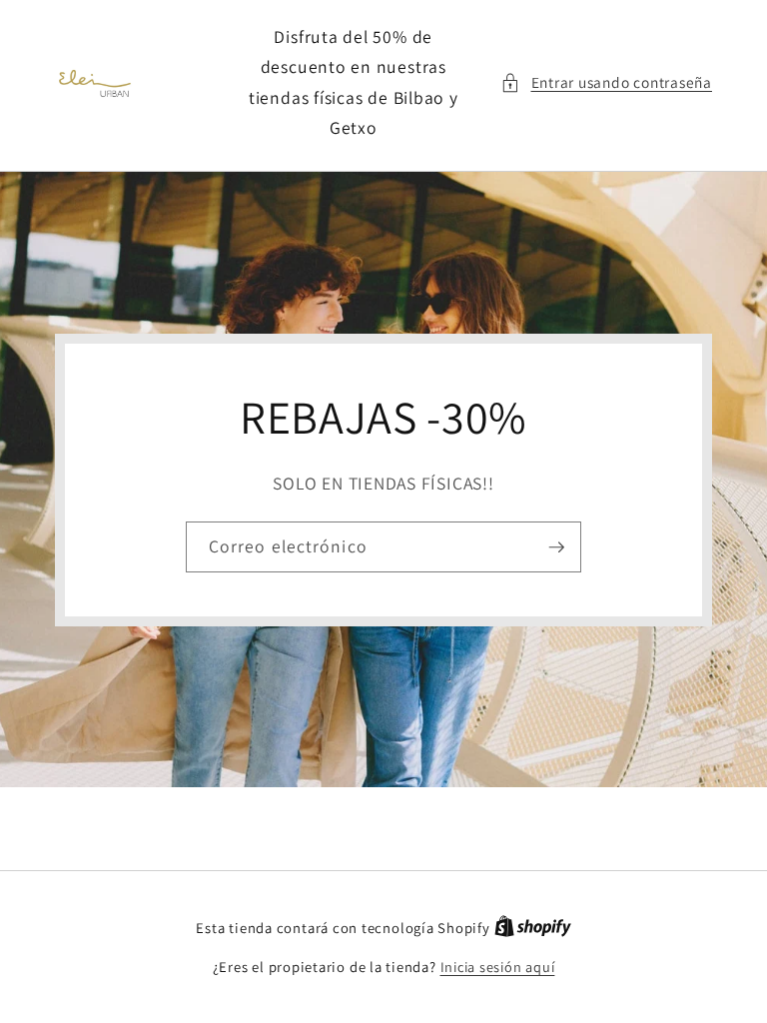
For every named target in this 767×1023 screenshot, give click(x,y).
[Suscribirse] (556, 546)
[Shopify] (532, 927)
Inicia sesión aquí (497, 966)
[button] (606, 82)
